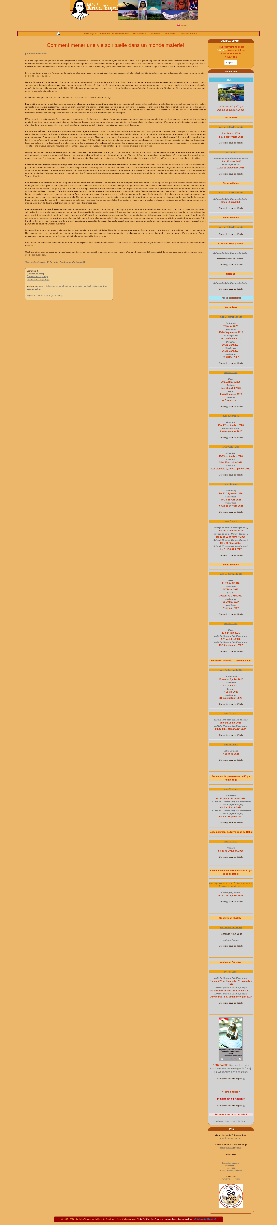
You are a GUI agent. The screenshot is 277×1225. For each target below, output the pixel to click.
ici (227, 143)
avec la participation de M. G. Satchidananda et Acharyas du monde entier (230, 884)
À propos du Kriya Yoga (37, 276)
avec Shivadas (230, 372)
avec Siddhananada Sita (231, 316)
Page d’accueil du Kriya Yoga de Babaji (44, 295)
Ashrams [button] (154, 33)
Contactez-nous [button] (187, 33)
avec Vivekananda (230, 446)
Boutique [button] (169, 33)
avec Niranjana (231, 484)
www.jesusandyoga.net (230, 1147)
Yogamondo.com (230, 1166)
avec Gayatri (231, 521)
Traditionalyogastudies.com (231, 1170)
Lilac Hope (231, 1168)
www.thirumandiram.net (231, 1138)
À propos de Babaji (35, 274)
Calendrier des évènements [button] (113, 33)
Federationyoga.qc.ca (230, 1163)
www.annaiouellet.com (231, 1179)
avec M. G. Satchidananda (231, 126)
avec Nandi (231, 152)
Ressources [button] (139, 33)
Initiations (229, 80)
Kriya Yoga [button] (89, 33)
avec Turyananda (231, 415)
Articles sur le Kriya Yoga (38, 279)
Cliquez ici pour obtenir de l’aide (230, 1121)
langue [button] (183, 25)
